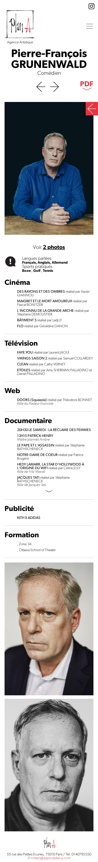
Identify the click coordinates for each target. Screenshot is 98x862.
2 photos (54, 247)
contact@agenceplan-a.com (50, 858)
